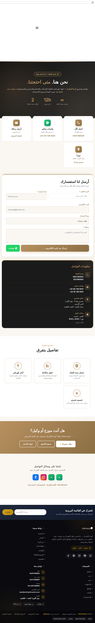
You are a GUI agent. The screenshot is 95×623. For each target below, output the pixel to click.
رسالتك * (86, 227)
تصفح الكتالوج (46, 444)
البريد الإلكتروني (84, 204)
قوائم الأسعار (28, 444)
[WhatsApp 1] (59, 477)
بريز (89, 576)
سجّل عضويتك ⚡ (65, 444)
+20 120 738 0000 (76, 289)
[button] (37, 28)
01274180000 (78, 279)
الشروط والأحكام (19, 614)
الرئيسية (41, 533)
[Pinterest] (74, 555)
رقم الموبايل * (42, 191)
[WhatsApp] (90, 555)
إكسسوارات (87, 597)
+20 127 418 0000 (76, 292)
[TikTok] (68, 555)
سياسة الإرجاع (6, 614)
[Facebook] (36, 477)
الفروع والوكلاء (39, 555)
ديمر (89, 580)
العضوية (41, 559)
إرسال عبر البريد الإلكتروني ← (55, 248)
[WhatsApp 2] (51, 477)
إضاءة (89, 593)
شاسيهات (88, 584)
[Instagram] (43, 477)
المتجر (41, 538)
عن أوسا (41, 542)
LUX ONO (40, 546)
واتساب (11, 248)
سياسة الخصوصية (33, 614)
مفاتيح (89, 572)
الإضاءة (41, 550)
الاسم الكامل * (84, 191)
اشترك (8, 512)
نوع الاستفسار (84, 216)
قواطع (89, 589)
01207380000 (78, 277)
